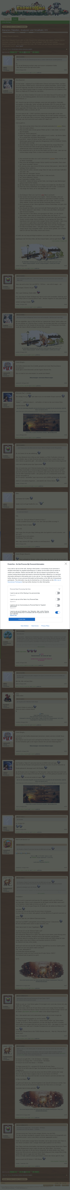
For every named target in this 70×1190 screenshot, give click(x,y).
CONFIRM (22, 619)
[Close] (66, 564)
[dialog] (35, 595)
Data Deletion (25, 626)
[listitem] (35, 589)
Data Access (35, 626)
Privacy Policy (45, 626)
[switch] (57, 593)
